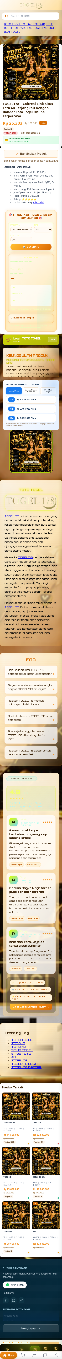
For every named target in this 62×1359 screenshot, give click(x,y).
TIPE (36, 225)
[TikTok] (21, 1301)
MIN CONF (15, 235)
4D (30, 28)
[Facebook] (6, 1301)
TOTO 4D (39, 24)
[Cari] (6, 16)
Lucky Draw (14, 391)
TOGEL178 (39, 28)
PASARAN (15, 225)
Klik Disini (38, 202)
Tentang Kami (10, 1316)
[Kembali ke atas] (55, 1336)
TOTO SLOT (20, 28)
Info (52, 339)
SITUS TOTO (21, 1054)
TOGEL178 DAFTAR (26, 1067)
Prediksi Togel (48, 391)
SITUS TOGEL (45, 39)
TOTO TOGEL (12, 24)
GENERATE (31, 247)
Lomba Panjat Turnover (31, 391)
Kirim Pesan (17, 1285)
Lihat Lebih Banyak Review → (31, 1007)
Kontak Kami (10, 1321)
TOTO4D (27, 24)
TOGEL (15, 32)
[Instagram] (14, 1301)
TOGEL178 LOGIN (24, 1064)
